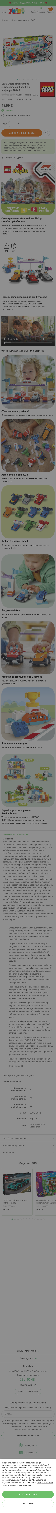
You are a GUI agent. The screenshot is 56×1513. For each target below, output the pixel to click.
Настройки (28, 1504)
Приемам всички (28, 1494)
